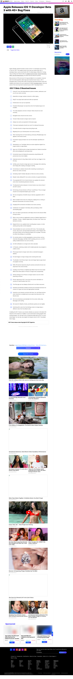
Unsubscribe (19, 656)
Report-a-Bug (14, 657)
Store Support (52, 656)
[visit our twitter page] (14, 650)
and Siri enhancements (18, 75)
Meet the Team (33, 656)
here (14, 317)
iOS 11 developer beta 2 (36, 83)
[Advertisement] (28, 59)
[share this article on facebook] (8, 47)
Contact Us (13, 656)
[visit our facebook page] (11, 650)
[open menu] (1, 1)
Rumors (32, 1)
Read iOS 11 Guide (28, 354)
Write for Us (45, 656)
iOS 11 (32, 78)
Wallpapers (48, 1)
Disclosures (53, 674)
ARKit (10, 75)
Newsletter (39, 656)
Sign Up (67, 54)
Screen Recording (42, 73)
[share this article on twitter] (10, 47)
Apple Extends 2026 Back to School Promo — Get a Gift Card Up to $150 (32, 345)
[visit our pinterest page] (17, 650)
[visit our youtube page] (22, 650)
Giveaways (41, 1)
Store (36, 1)
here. (14, 318)
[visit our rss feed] (25, 650)
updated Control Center (31, 73)
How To (27, 1)
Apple (49, 42)
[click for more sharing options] (13, 47)
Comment (32, 348)
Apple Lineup (17, 1)
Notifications (26, 656)
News (22, 1)
